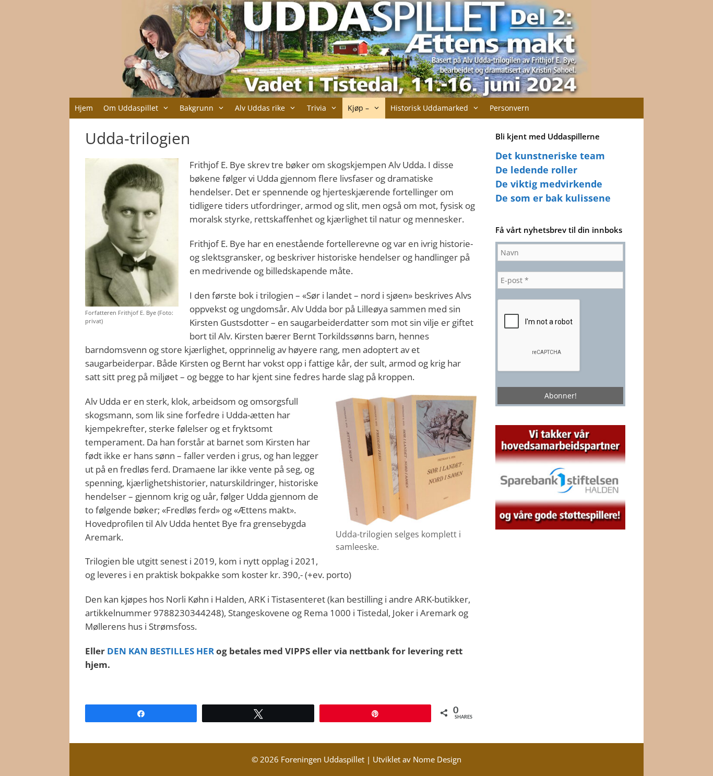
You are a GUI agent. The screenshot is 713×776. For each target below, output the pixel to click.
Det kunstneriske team (550, 155)
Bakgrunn (196, 108)
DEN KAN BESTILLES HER (160, 650)
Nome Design (437, 759)
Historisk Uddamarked (429, 108)
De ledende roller (536, 169)
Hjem (84, 108)
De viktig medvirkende (548, 184)
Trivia (316, 108)
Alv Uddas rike (260, 108)
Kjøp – (358, 108)
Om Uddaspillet (130, 108)
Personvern (509, 108)
